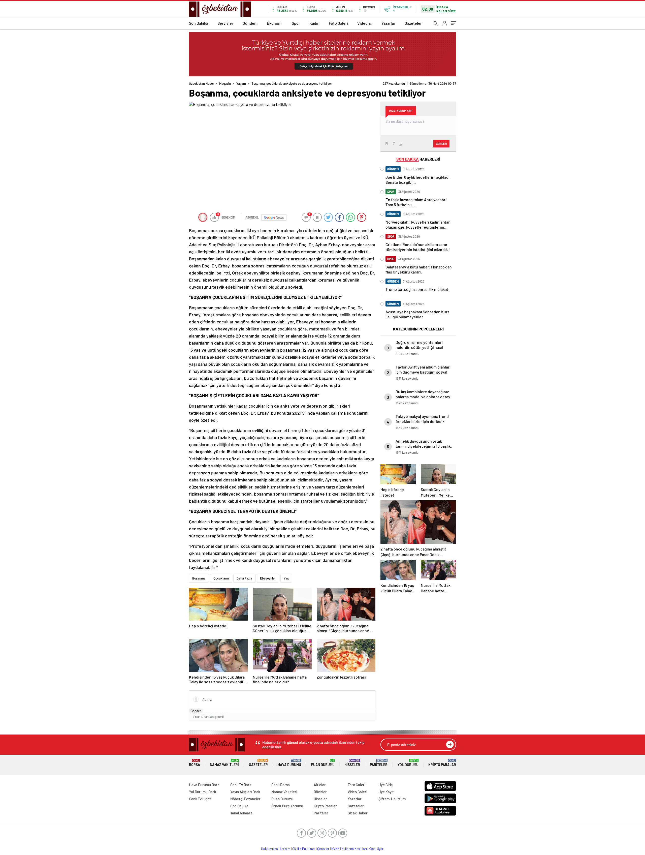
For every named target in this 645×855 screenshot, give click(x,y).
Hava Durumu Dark (204, 784)
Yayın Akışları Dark (245, 791)
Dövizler (320, 791)
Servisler (225, 23)
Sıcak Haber (358, 813)
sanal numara (241, 813)
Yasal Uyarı (376, 849)
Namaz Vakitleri (224, 763)
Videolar (364, 23)
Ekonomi (274, 23)
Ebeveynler (268, 578)
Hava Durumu (289, 763)
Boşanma (199, 578)
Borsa (194, 763)
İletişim (285, 849)
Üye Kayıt (386, 791)
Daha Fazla (244, 578)
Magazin (225, 83)
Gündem (250, 23)
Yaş (286, 578)
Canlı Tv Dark (240, 784)
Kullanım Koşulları (354, 849)
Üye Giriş (385, 784)
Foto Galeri (338, 23)
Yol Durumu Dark (202, 791)
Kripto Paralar (442, 763)
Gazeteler (413, 23)
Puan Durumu (323, 763)
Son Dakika (198, 23)
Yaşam (241, 83)
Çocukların (221, 578)
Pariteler (379, 763)
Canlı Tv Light (200, 799)
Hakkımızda (269, 849)
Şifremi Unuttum (392, 799)
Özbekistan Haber (201, 83)
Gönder (196, 711)
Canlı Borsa (280, 784)
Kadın (314, 23)
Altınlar (320, 784)
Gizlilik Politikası (303, 849)
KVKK (335, 849)
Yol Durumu (408, 763)
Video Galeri (357, 791)
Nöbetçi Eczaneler (245, 799)
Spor (296, 23)
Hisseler (352, 763)
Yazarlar (388, 23)
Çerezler (323, 849)
